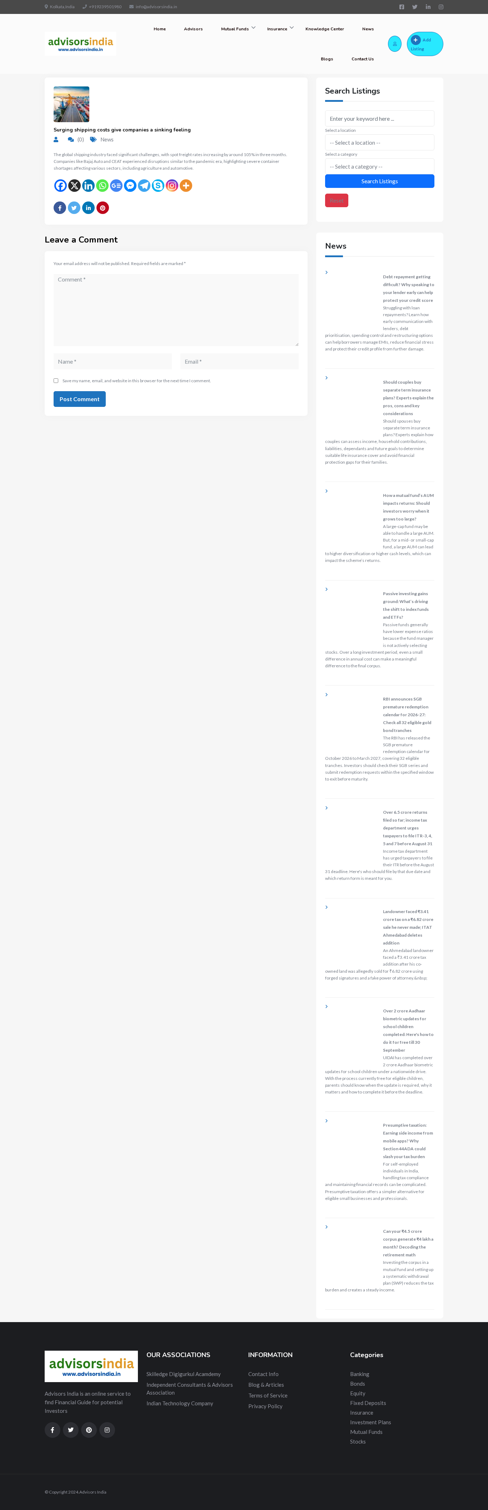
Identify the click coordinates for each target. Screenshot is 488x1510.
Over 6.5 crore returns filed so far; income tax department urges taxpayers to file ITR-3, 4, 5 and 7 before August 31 (407, 827)
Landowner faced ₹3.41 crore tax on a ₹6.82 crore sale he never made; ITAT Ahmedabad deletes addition (408, 927)
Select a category (341, 154)
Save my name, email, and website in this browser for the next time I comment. (137, 380)
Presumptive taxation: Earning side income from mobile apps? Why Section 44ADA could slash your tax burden (408, 1140)
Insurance (277, 29)
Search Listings (380, 181)
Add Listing (421, 44)
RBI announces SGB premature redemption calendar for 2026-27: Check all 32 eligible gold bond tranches (407, 714)
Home (160, 29)
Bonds (357, 1383)
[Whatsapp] (102, 185)
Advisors (193, 29)
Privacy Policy (265, 1406)
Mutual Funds (235, 29)
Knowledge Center (324, 29)
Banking (359, 1374)
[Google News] (116, 185)
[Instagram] (172, 185)
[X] (74, 185)
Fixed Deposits (368, 1403)
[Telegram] (144, 185)
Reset (337, 200)
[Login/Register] (395, 44)
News (368, 29)
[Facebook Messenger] (130, 185)
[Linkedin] (88, 185)
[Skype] (158, 185)
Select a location (340, 130)
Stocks (358, 1441)
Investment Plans (370, 1422)
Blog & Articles (266, 1384)
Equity (357, 1393)
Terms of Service (268, 1395)
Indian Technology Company (179, 1403)
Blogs (327, 59)
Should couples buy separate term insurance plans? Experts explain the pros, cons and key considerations (408, 397)
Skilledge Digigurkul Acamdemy (183, 1374)
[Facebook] (60, 185)
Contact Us (363, 59)
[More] (186, 185)
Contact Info (263, 1374)
